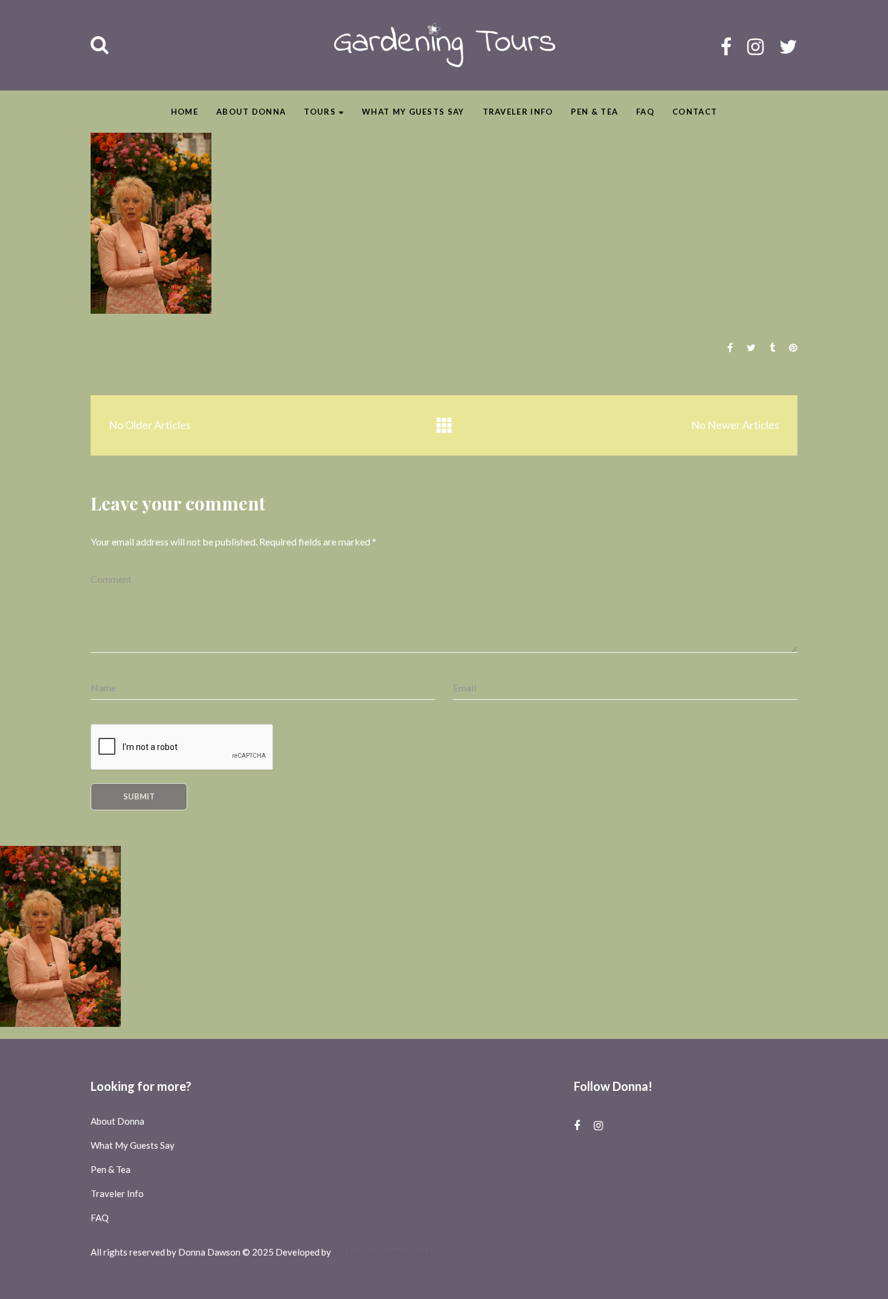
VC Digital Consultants (382, 1252)
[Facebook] (726, 46)
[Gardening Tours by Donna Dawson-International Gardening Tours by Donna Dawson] (444, 45)
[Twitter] (788, 46)
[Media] (444, 426)
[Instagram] (755, 46)
